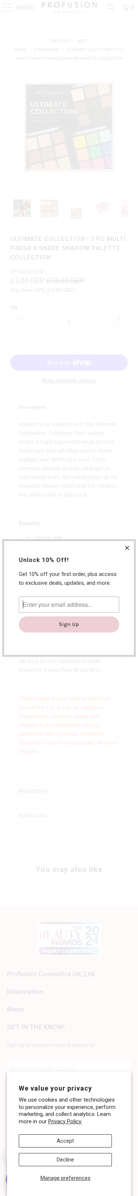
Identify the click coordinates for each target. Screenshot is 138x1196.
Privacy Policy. (65, 1121)
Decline (65, 1159)
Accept (65, 1141)
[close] (127, 547)
